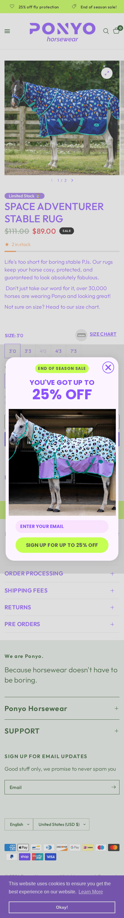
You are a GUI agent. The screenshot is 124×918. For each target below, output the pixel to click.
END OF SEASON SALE (62, 368)
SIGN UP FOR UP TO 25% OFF (62, 545)
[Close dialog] (108, 367)
